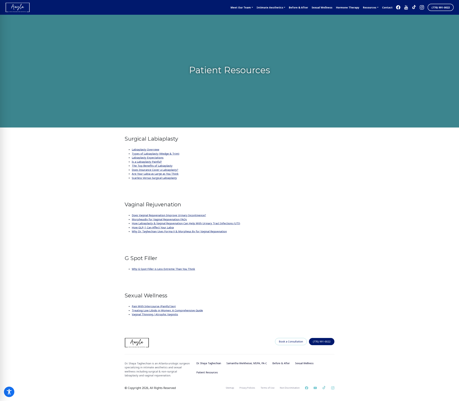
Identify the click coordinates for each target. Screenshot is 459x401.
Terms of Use (268, 387)
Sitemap (230, 387)
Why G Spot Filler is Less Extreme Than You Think (163, 269)
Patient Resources (207, 372)
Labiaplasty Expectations (148, 157)
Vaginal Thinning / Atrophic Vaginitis (155, 314)
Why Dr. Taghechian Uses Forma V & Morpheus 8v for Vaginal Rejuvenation (179, 231)
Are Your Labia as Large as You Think (155, 173)
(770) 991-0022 (321, 341)
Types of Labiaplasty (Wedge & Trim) (155, 153)
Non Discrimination (290, 387)
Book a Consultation (291, 341)
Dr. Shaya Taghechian (208, 363)
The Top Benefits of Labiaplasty (152, 165)
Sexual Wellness (304, 363)
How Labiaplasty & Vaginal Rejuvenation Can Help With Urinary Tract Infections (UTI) (186, 223)
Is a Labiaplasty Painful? (147, 161)
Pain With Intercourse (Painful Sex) (154, 306)
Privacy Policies (247, 387)
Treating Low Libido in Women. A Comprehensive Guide (167, 310)
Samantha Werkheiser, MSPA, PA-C (246, 363)
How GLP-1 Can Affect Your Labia (153, 227)
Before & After (281, 363)
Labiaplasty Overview (145, 149)
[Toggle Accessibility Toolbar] (9, 391)
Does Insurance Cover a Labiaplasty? (155, 169)
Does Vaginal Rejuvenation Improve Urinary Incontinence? (169, 215)
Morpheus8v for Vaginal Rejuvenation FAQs (159, 219)
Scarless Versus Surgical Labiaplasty (154, 178)
